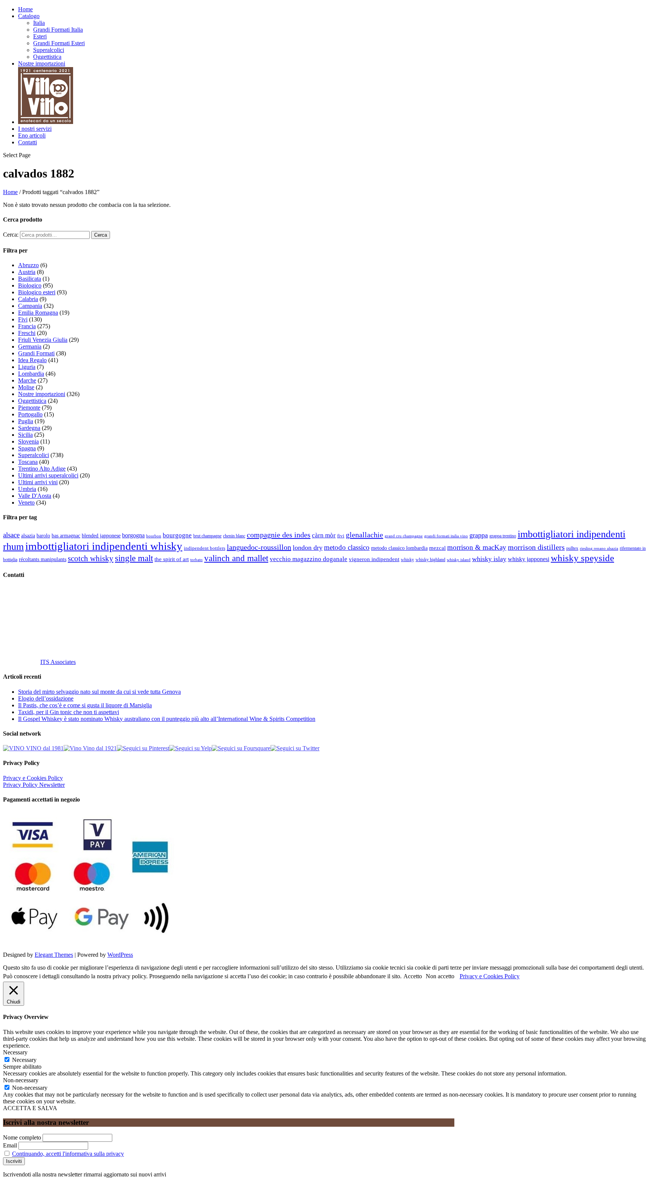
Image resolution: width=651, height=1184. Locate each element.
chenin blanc (234, 536)
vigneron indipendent (374, 559)
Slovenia (28, 441)
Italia (39, 23)
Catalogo (29, 16)
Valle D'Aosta (34, 496)
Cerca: (10, 234)
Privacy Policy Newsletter (34, 785)
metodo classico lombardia (399, 548)
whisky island (459, 559)
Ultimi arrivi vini (38, 482)
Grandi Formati (36, 353)
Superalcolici (48, 50)
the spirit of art (171, 559)
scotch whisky (90, 558)
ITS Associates (58, 662)
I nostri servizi (35, 128)
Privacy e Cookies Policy (33, 778)
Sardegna (29, 428)
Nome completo (22, 1137)
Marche (27, 380)
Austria (26, 272)
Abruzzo (28, 265)
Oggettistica (47, 57)
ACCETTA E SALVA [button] (30, 1108)
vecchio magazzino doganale (308, 559)
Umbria (27, 489)
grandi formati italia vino (446, 536)
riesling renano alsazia (599, 548)
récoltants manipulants (42, 559)
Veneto (26, 502)
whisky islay (489, 559)
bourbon (153, 536)
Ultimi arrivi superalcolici (48, 475)
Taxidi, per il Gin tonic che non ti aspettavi (68, 712)
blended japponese (101, 535)
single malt (134, 558)
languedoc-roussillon (259, 547)
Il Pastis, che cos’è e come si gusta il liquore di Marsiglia (85, 705)
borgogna (133, 535)
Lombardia (31, 373)
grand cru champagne (404, 536)
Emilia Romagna (38, 312)
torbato (196, 560)
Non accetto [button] (440, 976)
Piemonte (29, 407)
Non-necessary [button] (20, 1080)
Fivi (23, 319)
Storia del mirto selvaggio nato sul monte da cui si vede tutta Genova (99, 691)
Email (10, 1145)
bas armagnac (66, 535)
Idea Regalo (32, 360)
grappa (478, 535)
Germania (29, 346)
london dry (307, 547)
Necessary (24, 1060)
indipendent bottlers (204, 548)
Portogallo (30, 414)
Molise (26, 387)
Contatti (27, 142)
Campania (30, 306)
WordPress (120, 954)
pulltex (572, 548)
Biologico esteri (36, 292)
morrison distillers (536, 547)
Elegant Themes (54, 954)
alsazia (28, 535)
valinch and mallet (236, 558)
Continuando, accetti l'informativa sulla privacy (68, 1153)
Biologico (29, 285)
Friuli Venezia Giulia (42, 340)
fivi (340, 535)
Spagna (27, 448)
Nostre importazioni (41, 63)
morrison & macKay (476, 547)
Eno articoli (32, 135)
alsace (11, 535)
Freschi (26, 333)
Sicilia (25, 434)
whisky (407, 559)
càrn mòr (324, 535)
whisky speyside (582, 557)
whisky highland (430, 559)
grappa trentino (502, 536)
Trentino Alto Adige (42, 468)
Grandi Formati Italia (58, 29)
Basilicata (29, 278)
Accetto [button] (412, 976)
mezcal (437, 548)
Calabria (28, 299)
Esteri (40, 36)
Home (25, 9)
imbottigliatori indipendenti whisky (103, 546)
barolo (43, 535)
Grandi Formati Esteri (59, 43)
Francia (27, 326)
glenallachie (364, 535)
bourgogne (177, 535)
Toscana (28, 462)
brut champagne (207, 535)
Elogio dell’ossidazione (45, 698)
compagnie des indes (278, 535)
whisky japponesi (528, 559)
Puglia (25, 421)
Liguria (26, 367)
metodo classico (347, 547)
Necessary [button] (15, 1052)
